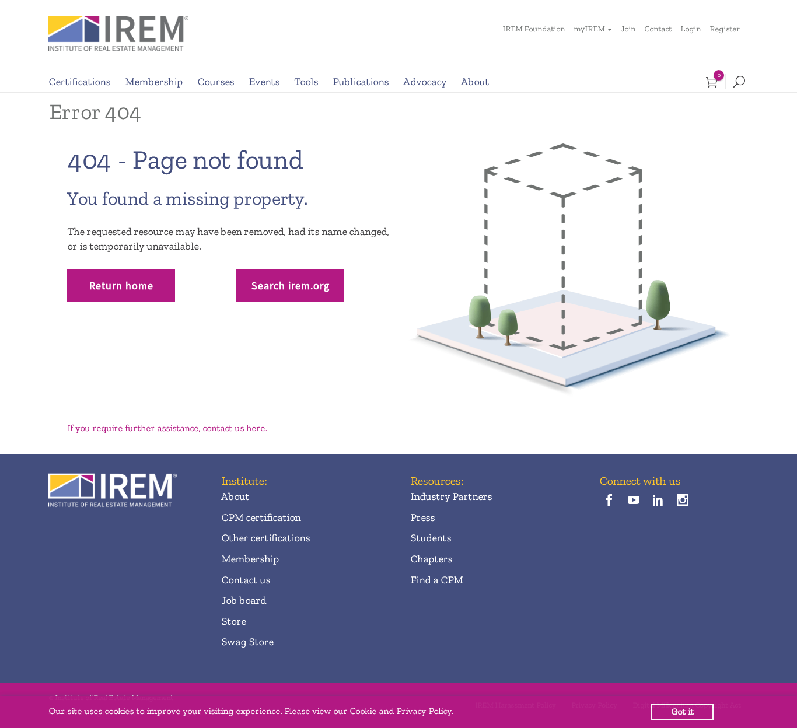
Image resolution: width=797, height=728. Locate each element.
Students (430, 537)
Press (422, 517)
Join (628, 29)
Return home (121, 285)
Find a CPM (436, 579)
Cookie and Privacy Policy (400, 710)
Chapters (431, 558)
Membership (154, 81)
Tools (306, 81)
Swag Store (247, 641)
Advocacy (424, 81)
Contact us (245, 579)
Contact (658, 29)
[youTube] (633, 500)
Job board (243, 600)
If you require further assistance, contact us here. (167, 427)
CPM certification (260, 517)
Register (724, 29)
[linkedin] (658, 500)
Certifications (79, 81)
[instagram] (683, 500)
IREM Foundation (533, 29)
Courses (215, 81)
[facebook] (608, 500)
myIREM (589, 29)
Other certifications (265, 537)
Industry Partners (451, 496)
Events (264, 81)
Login (690, 29)
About (475, 81)
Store (233, 621)
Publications (361, 81)
